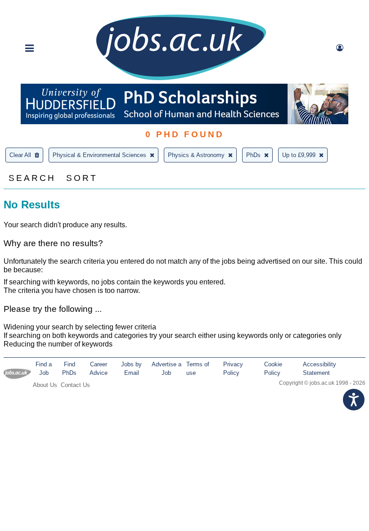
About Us (45, 385)
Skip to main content (36, 8)
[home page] (180, 79)
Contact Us (75, 385)
